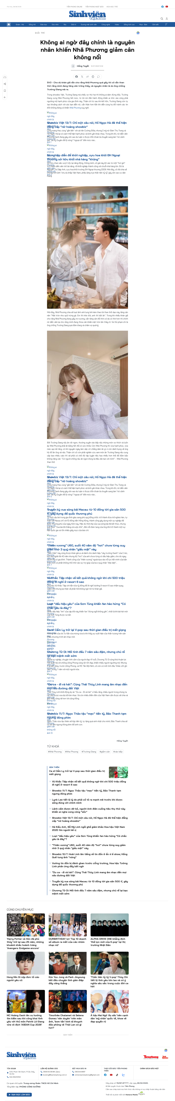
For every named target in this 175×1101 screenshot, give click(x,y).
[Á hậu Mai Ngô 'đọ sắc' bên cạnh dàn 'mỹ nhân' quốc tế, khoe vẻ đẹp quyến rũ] (110, 1001)
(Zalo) (58, 1072)
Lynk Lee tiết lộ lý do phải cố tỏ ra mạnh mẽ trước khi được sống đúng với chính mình (87, 801)
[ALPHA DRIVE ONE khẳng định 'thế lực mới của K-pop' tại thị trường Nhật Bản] (110, 924)
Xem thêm (166, 24)
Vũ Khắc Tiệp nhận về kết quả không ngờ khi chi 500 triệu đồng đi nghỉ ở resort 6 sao (89, 783)
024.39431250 (15, 1077)
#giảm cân (105, 751)
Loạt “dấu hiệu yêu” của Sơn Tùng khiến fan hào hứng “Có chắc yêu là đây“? (89, 837)
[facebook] (162, 7)
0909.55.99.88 (49, 1072)
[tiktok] (118, 1075)
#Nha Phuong (71, 751)
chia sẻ (76, 76)
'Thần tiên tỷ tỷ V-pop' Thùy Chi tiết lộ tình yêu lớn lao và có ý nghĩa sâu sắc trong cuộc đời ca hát (109, 982)
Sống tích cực (129, 24)
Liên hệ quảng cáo (49, 1068)
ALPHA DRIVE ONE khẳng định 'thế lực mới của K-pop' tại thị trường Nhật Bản (108, 942)
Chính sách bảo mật (149, 1068)
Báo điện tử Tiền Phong (87, 15)
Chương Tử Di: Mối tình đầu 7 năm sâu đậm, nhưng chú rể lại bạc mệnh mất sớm (90, 892)
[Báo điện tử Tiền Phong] (151, 1057)
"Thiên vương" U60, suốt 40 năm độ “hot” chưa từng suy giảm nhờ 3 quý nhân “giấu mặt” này (89, 847)
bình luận (98, 76)
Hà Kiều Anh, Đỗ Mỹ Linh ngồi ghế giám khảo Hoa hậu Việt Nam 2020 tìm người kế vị (88, 828)
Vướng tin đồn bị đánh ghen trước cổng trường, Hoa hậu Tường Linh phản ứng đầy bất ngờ (90, 865)
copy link (87, 76)
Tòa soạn (11, 1068)
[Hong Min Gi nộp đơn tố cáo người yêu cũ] (26, 963)
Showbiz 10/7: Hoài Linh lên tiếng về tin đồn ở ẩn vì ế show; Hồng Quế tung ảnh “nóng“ (89, 856)
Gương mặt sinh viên (89, 24)
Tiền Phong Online (74, 7)
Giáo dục (43, 24)
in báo (93, 76)
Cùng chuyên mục (20, 909)
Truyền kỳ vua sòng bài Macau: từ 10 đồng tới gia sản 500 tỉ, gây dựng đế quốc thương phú (90, 883)
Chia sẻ (4, 84)
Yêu (64, 24)
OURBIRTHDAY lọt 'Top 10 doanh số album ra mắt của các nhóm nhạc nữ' (67, 942)
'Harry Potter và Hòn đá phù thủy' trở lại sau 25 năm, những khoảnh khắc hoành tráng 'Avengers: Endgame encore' (25, 943)
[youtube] (166, 7)
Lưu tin (4, 90)
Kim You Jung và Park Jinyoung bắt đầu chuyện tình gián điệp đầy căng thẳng (67, 980)
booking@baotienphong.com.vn (55, 1075)
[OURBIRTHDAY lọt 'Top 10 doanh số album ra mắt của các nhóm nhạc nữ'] (68, 924)
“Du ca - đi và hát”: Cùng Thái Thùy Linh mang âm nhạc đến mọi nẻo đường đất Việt (89, 874)
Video (117, 24)
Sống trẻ (32, 24)
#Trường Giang (89, 751)
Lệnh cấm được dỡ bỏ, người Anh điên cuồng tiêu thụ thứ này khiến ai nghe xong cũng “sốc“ (88, 810)
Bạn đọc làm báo (21, 1094)
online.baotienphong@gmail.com (87, 1075)
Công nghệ (106, 24)
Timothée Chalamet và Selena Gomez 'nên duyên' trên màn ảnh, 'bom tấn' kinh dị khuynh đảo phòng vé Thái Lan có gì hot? (66, 1021)
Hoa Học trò (112, 7)
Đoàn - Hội (20, 24)
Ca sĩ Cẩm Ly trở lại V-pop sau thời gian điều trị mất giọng (86, 630)
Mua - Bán (143, 24)
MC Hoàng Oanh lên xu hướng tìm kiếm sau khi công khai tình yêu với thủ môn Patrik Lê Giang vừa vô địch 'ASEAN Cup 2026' (25, 1020)
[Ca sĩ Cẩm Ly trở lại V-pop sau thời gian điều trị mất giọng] (118, 772)
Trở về (4, 97)
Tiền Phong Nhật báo (94, 7)
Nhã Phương (75, 107)
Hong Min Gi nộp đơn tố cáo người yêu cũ (23, 979)
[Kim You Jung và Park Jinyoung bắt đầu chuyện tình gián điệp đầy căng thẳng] (68, 963)
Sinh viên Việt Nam (21, 1056)
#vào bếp (117, 751)
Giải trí (73, 24)
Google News (138, 33)
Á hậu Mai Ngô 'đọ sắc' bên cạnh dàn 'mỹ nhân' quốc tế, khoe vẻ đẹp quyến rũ (109, 1018)
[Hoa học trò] (165, 1057)
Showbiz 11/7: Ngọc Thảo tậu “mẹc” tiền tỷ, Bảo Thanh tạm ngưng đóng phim (86, 792)
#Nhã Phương (55, 751)
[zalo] (125, 1075)
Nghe (4, 77)
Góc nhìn (55, 24)
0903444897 (80, 1072)
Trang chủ (9, 24)
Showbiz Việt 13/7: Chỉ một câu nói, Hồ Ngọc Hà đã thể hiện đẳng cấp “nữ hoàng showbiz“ (90, 819)
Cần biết (155, 24)
